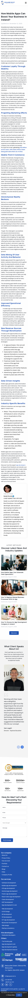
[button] (22, 747)
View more (14, 633)
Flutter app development (9, 894)
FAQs (3, 872)
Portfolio (4, 863)
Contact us (5, 866)
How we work (6, 861)
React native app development (11, 896)
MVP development (7, 902)
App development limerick (9, 949)
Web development (7, 909)
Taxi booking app (7, 941)
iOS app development (8, 888)
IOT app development (8, 920)
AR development (7, 914)
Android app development (9, 891)
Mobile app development (9, 885)
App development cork (8, 944)
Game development (8, 899)
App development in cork (9, 905)
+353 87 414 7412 (9, 982)
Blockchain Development (9, 922)
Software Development (9, 883)
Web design (5, 925)
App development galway (9, 947)
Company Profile (7, 875)
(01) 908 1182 (8, 980)
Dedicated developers (8, 935)
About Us (4, 855)
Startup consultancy (8, 928)
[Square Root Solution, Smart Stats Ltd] (8, 3)
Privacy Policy (6, 858)
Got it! (19, 995)
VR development (7, 917)
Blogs (3, 869)
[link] (2, 984)
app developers (20, 465)
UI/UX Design (6, 911)
